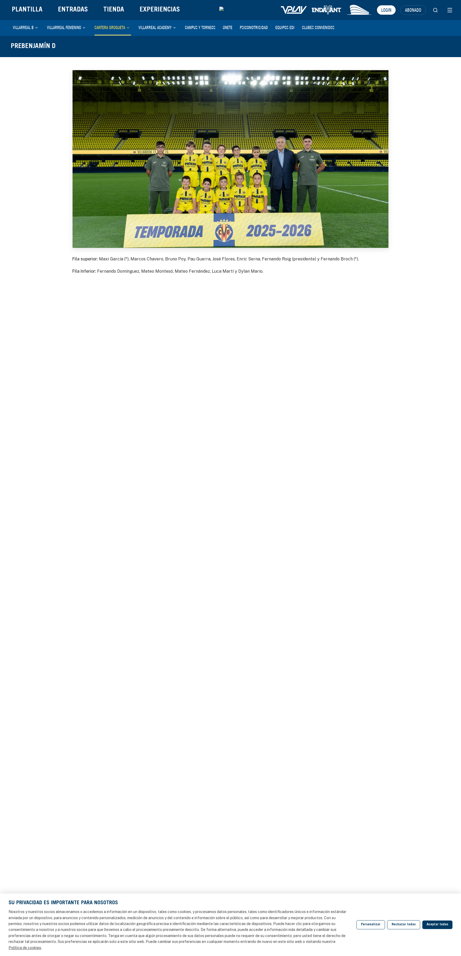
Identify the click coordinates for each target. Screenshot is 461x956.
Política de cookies (25, 948)
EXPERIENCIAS (160, 10)
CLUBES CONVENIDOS (318, 27)
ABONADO (413, 10)
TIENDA (113, 10)
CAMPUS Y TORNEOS (200, 27)
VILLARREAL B (23, 27)
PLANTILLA (27, 10)
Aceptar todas (437, 924)
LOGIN (386, 10)
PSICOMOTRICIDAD (254, 27)
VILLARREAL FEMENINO (64, 27)
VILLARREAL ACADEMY (155, 27)
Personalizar (370, 924)
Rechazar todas (404, 924)
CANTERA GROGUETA (109, 27)
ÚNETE (227, 27)
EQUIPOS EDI (285, 27)
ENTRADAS (73, 10)
